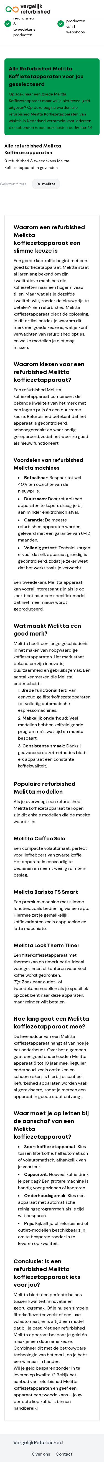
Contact (64, 1454)
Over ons (41, 1454)
